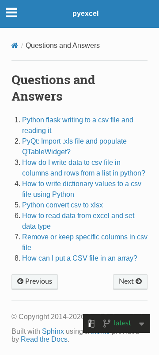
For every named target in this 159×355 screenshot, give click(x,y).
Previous (37, 281)
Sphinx (53, 331)
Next (127, 281)
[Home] (14, 45)
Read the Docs (44, 339)
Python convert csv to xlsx (62, 205)
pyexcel (85, 13)
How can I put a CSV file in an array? (79, 258)
